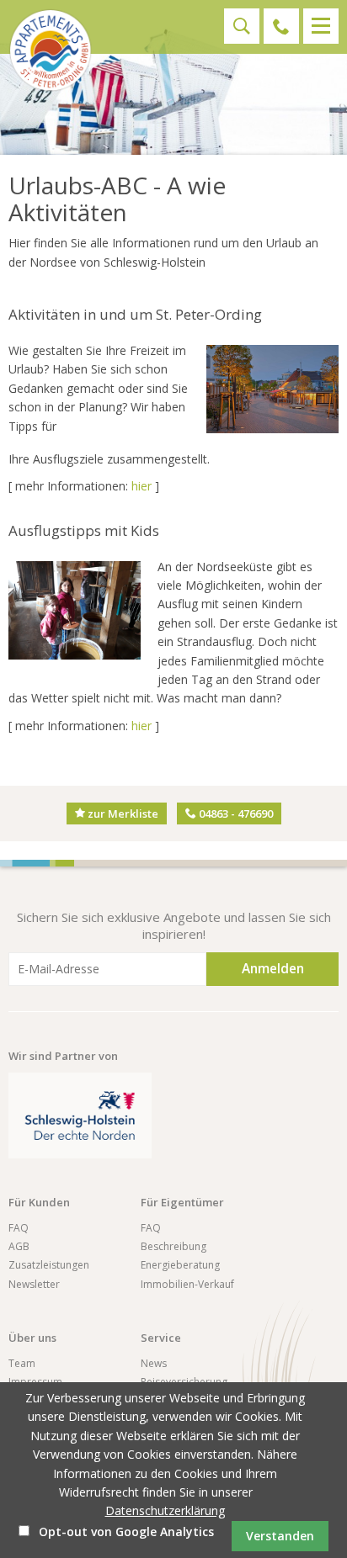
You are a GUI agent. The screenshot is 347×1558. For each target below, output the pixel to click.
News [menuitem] (154, 1363)
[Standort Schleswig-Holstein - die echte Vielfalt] (80, 1115)
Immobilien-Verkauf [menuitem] (187, 1284)
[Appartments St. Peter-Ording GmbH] (50, 50)
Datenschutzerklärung (165, 1510)
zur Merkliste (121, 813)
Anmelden (273, 969)
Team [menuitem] (21, 1363)
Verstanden (280, 1536)
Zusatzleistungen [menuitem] (48, 1265)
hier (141, 486)
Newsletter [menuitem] (34, 1284)
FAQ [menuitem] (18, 1228)
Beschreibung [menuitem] (173, 1246)
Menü (321, 26)
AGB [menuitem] (18, 1246)
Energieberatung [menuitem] (180, 1265)
